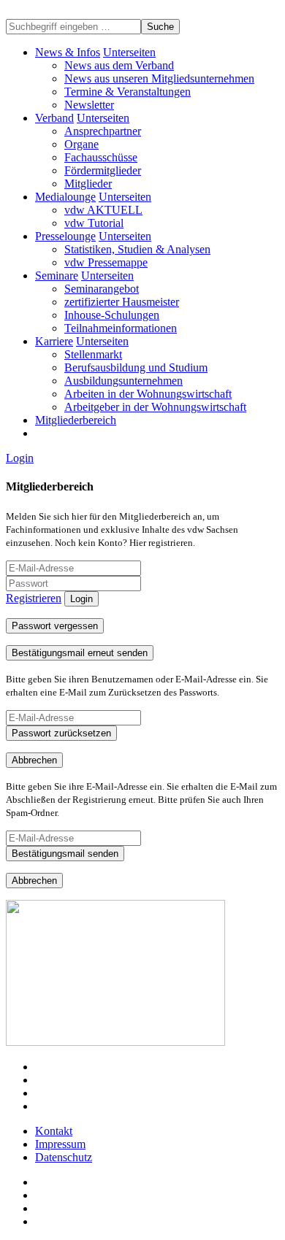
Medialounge (65, 196)
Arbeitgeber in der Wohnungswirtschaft (155, 407)
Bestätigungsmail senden (65, 853)
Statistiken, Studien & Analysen (137, 249)
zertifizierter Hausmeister (121, 302)
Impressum (60, 1144)
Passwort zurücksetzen (61, 733)
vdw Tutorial (93, 223)
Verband (54, 118)
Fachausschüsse (100, 157)
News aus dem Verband (119, 65)
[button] (129, 52)
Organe (81, 144)
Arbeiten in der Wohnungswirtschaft (148, 394)
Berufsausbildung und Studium (136, 367)
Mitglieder (88, 183)
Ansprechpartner (102, 131)
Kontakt (53, 1131)
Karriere (54, 341)
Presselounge (65, 236)
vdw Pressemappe (106, 262)
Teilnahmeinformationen (120, 328)
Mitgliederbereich (75, 420)
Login (20, 458)
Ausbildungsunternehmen (123, 380)
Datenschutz (63, 1157)
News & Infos (67, 52)
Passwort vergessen (55, 625)
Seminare (56, 275)
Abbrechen (34, 760)
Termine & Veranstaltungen (127, 91)
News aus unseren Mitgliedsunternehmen (159, 78)
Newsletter (89, 105)
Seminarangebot (101, 288)
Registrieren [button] (33, 598)
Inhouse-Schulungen (111, 315)
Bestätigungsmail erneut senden (80, 652)
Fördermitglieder (102, 170)
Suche (160, 26)
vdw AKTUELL (103, 210)
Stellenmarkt (93, 354)
